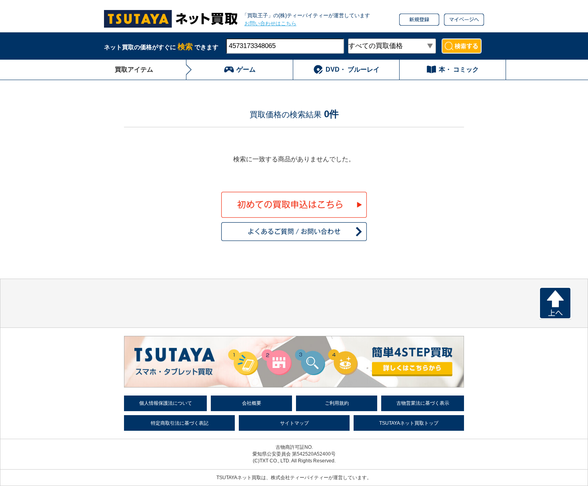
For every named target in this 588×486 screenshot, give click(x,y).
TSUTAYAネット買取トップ (408, 423)
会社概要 (251, 403)
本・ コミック (459, 69)
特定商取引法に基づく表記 (179, 423)
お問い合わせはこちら (270, 23)
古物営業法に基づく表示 (422, 403)
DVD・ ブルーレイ (353, 69)
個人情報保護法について (165, 403)
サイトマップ (294, 423)
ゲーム (246, 69)
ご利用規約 (337, 403)
